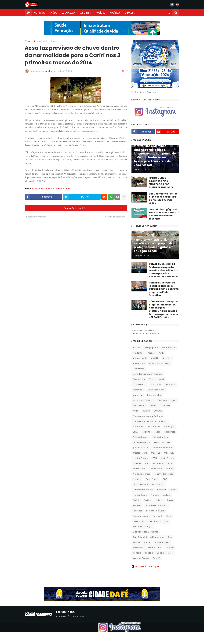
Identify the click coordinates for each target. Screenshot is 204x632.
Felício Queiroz (141, 437)
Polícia (136, 500)
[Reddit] (104, 197)
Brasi (151, 379)
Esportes (147, 431)
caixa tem (155, 384)
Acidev (151, 352)
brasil (161, 379)
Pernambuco (140, 494)
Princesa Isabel (141, 516)
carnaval (137, 395)
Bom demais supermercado (148, 373)
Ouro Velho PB (140, 484)
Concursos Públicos (143, 400)
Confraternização (167, 400)
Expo (158, 431)
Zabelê (156, 558)
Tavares (169, 547)
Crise (135, 410)
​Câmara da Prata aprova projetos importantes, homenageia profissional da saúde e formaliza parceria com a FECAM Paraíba (164, 309)
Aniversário (139, 363)
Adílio (162, 352)
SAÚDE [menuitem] (53, 12)
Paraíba (65, 188)
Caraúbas (138, 389)
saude (136, 542)
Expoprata (169, 431)
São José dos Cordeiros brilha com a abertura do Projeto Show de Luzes (163, 198)
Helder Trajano (141, 458)
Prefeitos (137, 510)
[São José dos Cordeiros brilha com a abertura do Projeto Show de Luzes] (139, 197)
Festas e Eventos (141, 442)
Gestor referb (140, 452)
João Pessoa (168, 458)
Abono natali (168, 347)
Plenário (155, 494)
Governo (155, 452)
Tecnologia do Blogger (147, 566)
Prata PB (137, 505)
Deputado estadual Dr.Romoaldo (150, 421)
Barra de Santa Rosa (159, 363)
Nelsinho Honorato (163, 473)
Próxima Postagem (115, 217)
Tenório (149, 552)
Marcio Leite (139, 468)
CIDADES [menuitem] (130, 12)
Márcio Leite (155, 468)
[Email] (117, 197)
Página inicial (31, 41)
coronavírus (139, 405)
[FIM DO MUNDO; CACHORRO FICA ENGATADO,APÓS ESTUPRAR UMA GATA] (139, 181)
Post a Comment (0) (75, 208)
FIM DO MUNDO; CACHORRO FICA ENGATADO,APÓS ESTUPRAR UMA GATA (161, 182)
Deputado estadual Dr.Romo (148, 416)
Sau (170, 537)
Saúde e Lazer (161, 542)
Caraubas (170, 384)
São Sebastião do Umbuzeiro (148, 537)
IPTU (155, 458)
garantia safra (140, 447)
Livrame (137, 463)
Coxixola (165, 405)
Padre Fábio (158, 484)
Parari (173, 489)
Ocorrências (152, 479)
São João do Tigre (142, 526)
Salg (168, 516)
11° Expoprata (151, 347)
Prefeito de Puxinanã (156, 505)
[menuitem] (28, 12)
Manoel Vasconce (162, 463)
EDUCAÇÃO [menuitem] (68, 12)
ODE (165, 479)
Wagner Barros (141, 558)
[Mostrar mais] (124, 197)
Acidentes (138, 352)
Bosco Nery (139, 379)
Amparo (167, 358)
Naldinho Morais (141, 473)
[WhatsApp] (111, 197)
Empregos (169, 426)
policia (166, 494)
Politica (148, 500)
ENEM (135, 431)
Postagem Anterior (36, 217)
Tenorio (137, 552)
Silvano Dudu (154, 547)
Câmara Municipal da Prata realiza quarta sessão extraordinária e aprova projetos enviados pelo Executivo (163, 270)
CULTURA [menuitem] (39, 12)
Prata (170, 500)
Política (159, 500)
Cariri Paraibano (48, 41)
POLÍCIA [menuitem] (100, 12)
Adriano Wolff (140, 358)
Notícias (55, 188)
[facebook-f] (172, 5)
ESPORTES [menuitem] (85, 12)
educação (138, 426)
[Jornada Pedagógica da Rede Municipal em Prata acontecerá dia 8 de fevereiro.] (139, 213)
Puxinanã (157, 516)
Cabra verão (139, 384)
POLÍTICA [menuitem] (114, 12)
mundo (169, 468)
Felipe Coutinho (161, 437)
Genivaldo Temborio (162, 447)
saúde (147, 542)
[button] (168, 12)
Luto (147, 463)
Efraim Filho (154, 426)
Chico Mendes (153, 395)
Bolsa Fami (138, 368)
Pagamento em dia (143, 489)
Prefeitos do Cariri (155, 510)
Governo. (169, 452)
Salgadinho (139, 521)
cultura (146, 410)
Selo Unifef (138, 547)
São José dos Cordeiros (145, 531)
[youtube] (177, 5)
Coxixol (153, 405)
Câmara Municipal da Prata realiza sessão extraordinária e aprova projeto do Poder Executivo (163, 289)
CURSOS (158, 410)
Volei (170, 552)
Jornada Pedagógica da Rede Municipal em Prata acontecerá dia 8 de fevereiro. (164, 214)
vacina (160, 552)
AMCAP (155, 358)
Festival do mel (162, 442)
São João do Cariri (158, 521)
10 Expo (136, 347)
